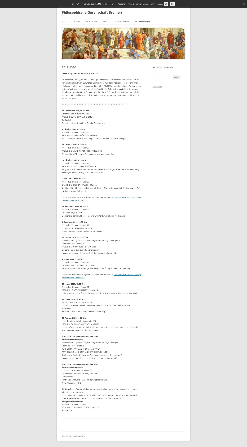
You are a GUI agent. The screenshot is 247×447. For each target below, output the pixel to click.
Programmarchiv (142, 21)
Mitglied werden (122, 21)
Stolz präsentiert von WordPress (73, 436)
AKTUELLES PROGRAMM (163, 67)
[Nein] (243, 4)
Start (64, 21)
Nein (172, 4)
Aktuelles (76, 21)
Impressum (157, 87)
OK (166, 4)
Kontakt (106, 21)
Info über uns (91, 21)
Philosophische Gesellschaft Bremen (92, 12)
